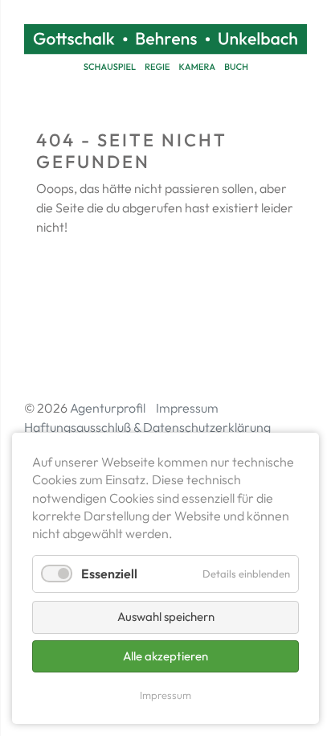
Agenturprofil (107, 408)
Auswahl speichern (166, 616)
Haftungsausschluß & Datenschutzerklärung (147, 427)
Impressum (187, 408)
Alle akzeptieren (165, 656)
